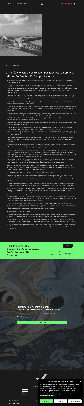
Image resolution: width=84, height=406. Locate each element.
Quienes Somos (13, 401)
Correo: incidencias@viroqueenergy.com (63, 252)
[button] (81, 381)
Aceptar (46, 401)
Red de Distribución (14, 403)
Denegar (60, 401)
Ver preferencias (75, 401)
